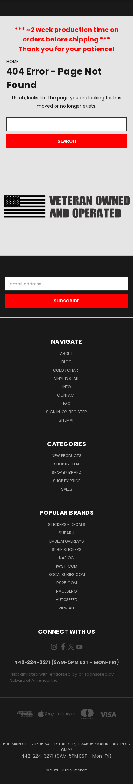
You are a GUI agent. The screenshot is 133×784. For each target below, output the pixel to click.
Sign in (53, 412)
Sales (66, 489)
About (66, 353)
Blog (66, 362)
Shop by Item (66, 464)
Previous (10, 777)
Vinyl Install (66, 378)
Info (66, 387)
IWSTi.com (66, 566)
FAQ (66, 403)
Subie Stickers (67, 549)
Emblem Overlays (66, 541)
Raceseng (66, 591)
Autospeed (66, 599)
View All (66, 608)
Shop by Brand (66, 472)
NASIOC (66, 558)
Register (78, 412)
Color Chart (66, 370)
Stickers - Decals (66, 524)
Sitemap (66, 420)
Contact (66, 395)
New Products (67, 455)
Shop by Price (66, 480)
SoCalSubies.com (66, 574)
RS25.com (66, 583)
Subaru (66, 533)
